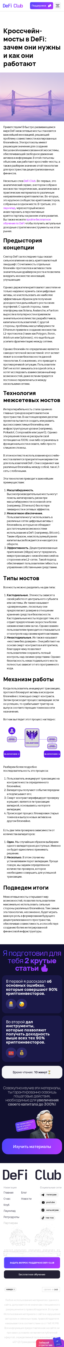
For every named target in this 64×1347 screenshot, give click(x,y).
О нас (7, 1199)
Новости (26, 1199)
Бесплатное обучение (32, 1274)
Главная (8, 1192)
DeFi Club (30, 181)
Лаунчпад (10, 1211)
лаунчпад (9, 208)
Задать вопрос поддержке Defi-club (32, 1262)
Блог (24, 1192)
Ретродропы (11, 1217)
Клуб (6, 1205)
